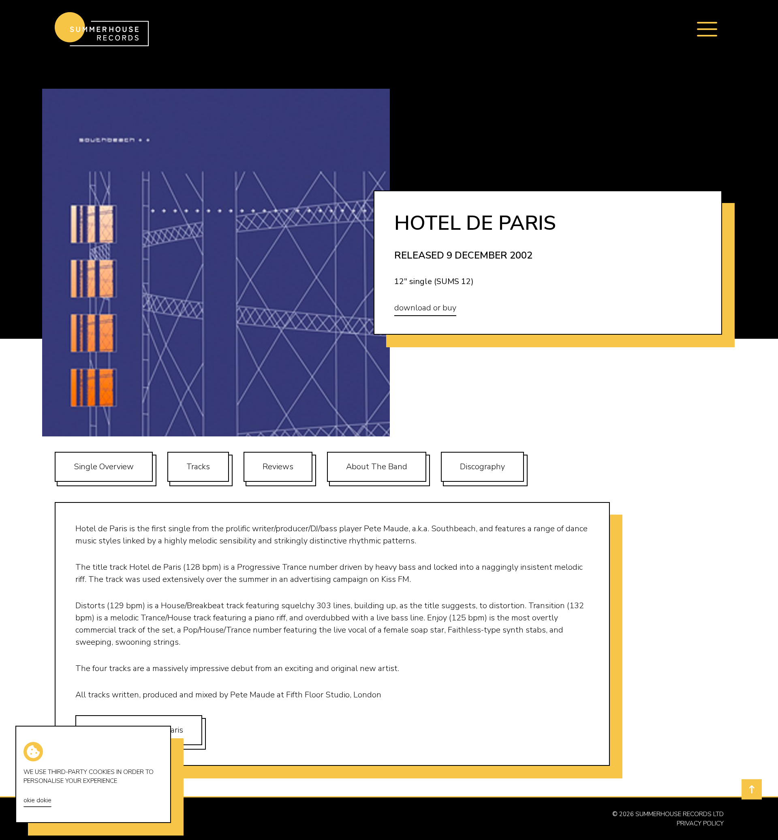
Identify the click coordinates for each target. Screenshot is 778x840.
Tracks (198, 466)
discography (482, 466)
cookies (102, 772)
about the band (376, 466)
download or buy (425, 307)
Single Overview (104, 466)
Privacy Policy (700, 823)
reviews (278, 466)
